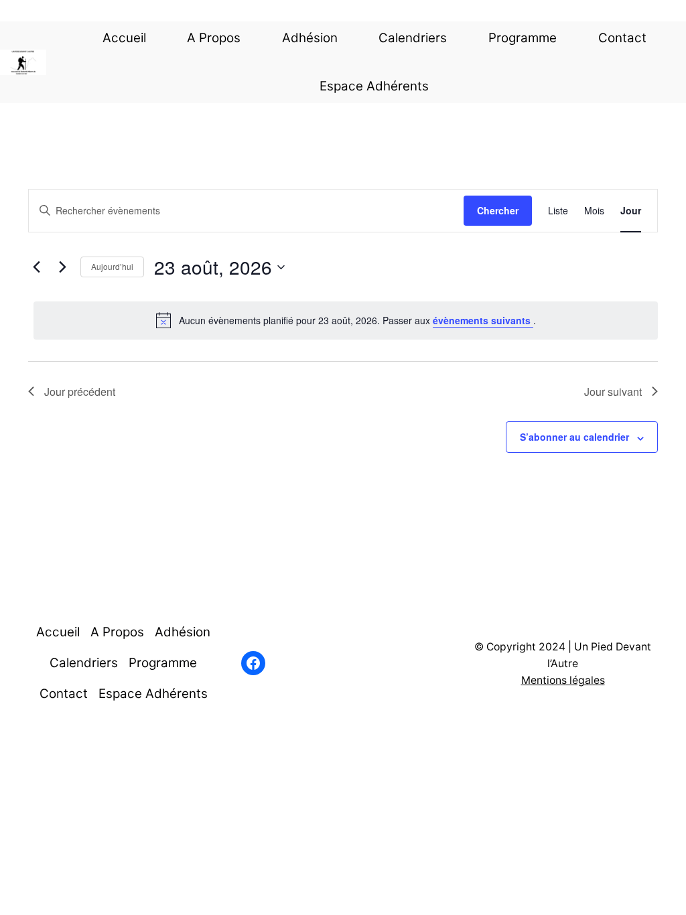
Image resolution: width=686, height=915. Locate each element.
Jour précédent (79, 391)
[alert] (345, 320)
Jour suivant (613, 391)
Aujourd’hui (112, 266)
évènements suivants (483, 320)
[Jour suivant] (62, 267)
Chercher (498, 210)
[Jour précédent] (36, 267)
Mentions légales (563, 680)
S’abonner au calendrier (574, 436)
